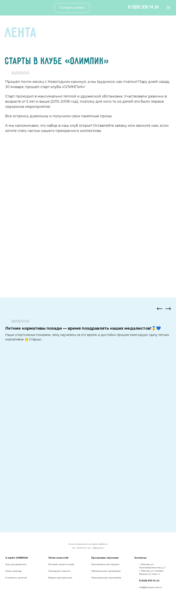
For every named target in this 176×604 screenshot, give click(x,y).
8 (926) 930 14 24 (143, 7)
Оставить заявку (72, 7)
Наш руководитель (16, 564)
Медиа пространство (60, 577)
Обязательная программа (106, 571)
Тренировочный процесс (105, 564)
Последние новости (59, 571)
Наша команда (13, 571)
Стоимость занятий (16, 577)
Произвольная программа (106, 577)
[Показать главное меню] (168, 7)
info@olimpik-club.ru (150, 587)
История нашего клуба (61, 564)
